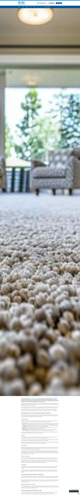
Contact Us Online (59, 3)
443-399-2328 (51, 3)
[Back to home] (21, 3)
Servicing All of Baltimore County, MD (41, 3)
